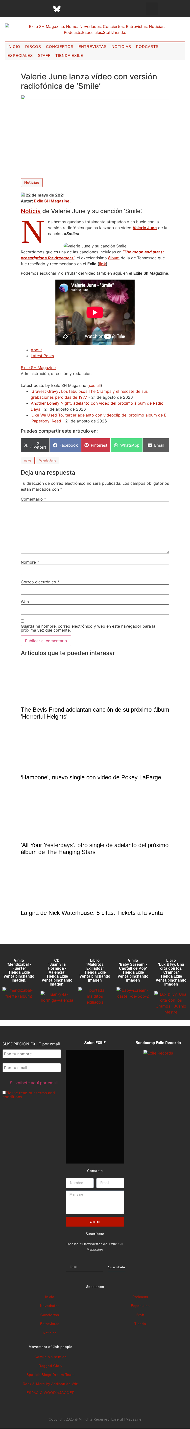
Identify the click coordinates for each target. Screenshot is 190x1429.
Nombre (30, 562)
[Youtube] (81, 8)
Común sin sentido (50, 1357)
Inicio (13, 46)
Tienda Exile (69, 55)
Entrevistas (92, 46)
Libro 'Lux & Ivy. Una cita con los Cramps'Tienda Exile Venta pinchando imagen (171, 972)
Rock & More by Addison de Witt (51, 1384)
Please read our (28, 1095)
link (102, 263)
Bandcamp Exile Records (158, 1042)
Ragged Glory (51, 1366)
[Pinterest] (69, 8)
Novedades (50, 1306)
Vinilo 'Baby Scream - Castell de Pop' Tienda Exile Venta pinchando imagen (133, 970)
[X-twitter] (20, 8)
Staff (44, 55)
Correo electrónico (40, 582)
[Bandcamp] (94, 8)
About (36, 349)
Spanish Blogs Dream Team (50, 1375)
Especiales (20, 55)
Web (25, 602)
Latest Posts (42, 355)
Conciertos (59, 46)
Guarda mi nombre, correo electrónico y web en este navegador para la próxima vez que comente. (88, 628)
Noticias (121, 46)
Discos (33, 46)
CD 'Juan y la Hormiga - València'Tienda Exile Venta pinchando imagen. (57, 972)
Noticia (31, 211)
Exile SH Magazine (52, 200)
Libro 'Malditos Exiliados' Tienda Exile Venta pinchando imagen (94, 970)
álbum (113, 257)
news (27, 460)
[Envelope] (106, 8)
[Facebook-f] (7, 8)
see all (95, 385)
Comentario (33, 499)
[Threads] (44, 8)
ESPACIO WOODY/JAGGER (50, 1393)
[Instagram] (32, 8)
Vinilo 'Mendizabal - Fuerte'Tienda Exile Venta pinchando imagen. (18, 970)
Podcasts (147, 46)
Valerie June (47, 460)
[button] (152, 8)
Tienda (140, 1324)
